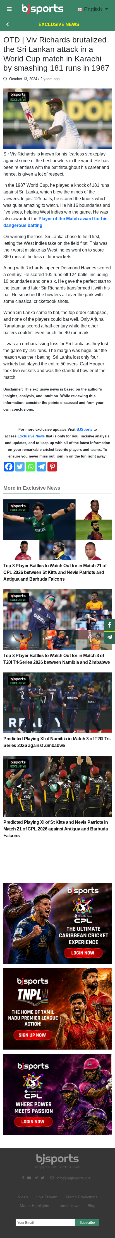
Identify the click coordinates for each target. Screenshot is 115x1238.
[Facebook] (9, 466)
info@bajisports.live (73, 1178)
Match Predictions (81, 1197)
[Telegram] (41, 466)
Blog (91, 1205)
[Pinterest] (52, 466)
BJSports (84, 429)
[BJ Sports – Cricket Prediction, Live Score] (42, 9)
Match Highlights (34, 1205)
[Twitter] (20, 466)
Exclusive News (59, 24)
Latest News (68, 1205)
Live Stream (47, 1197)
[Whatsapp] (30, 466)
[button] (9, 9)
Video (23, 1197)
